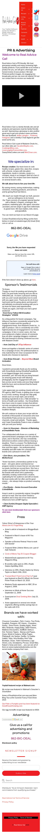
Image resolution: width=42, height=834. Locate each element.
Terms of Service (26, 818)
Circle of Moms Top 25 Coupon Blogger (20, 554)
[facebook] (36, 18)
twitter (19, 135)
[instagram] (36, 35)
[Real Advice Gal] (10, 23)
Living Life (23, 18)
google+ (25, 135)
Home (23, 5)
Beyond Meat (27, 359)
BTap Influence (24, 345)
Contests (24, 32)
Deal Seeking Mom (24, 597)
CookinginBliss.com (10, 148)
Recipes (23, 13)
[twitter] (36, 12)
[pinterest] (36, 29)
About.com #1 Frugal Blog (12, 525)
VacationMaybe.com (25, 146)
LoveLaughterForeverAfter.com (14, 150)
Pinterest (33, 135)
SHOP (23, 39)
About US (23, 9)
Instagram (6, 138)
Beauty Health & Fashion (24, 26)
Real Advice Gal (19, 825)
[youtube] (36, 23)
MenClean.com (31, 152)
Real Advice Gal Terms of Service (15, 798)
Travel (23, 36)
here (34, 280)
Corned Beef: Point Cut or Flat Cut (19, 576)
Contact (23, 43)
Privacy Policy (8, 802)
